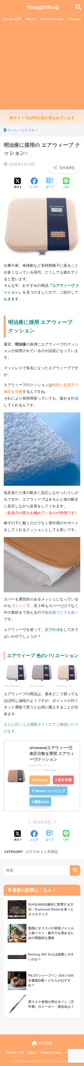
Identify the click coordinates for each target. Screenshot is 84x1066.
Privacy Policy (52, 19)
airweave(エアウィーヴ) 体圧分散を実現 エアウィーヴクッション (51, 754)
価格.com (41, 802)
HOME (44, 1043)
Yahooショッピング (49, 791)
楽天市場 (65, 780)
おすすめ (33, 851)
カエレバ (48, 765)
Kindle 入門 (12, 19)
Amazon (41, 780)
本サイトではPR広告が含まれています (42, 118)
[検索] (75, 870)
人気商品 (51, 851)
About (31, 19)
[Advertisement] (42, 68)
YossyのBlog (43, 7)
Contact (74, 19)
